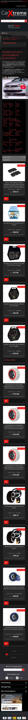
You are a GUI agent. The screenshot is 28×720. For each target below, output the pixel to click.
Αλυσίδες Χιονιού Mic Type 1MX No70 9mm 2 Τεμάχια (14, 345)
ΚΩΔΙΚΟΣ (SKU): (11, 189)
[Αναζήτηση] (26, 21)
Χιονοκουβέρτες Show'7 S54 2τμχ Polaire (14, 507)
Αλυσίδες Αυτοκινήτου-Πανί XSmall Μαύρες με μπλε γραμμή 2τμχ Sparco (14, 587)
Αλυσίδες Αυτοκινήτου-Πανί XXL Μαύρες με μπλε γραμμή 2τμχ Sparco (14, 628)
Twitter (21, 677)
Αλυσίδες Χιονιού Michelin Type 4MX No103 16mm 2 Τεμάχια (14, 264)
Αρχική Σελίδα (5, 37)
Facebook (11, 677)
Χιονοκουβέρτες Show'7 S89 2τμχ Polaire (14, 547)
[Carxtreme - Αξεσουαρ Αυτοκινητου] (14, 13)
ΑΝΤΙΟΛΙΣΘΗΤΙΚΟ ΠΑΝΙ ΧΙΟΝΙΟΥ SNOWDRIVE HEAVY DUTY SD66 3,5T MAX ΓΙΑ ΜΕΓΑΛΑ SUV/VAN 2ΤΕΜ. (14, 467)
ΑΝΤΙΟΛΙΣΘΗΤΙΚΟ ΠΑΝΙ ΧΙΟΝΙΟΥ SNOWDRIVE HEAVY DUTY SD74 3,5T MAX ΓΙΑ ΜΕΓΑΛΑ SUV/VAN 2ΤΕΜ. (14, 426)
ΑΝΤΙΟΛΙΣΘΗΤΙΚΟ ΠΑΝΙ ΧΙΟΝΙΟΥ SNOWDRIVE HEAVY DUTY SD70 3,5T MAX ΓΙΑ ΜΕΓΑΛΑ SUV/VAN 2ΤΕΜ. (14, 386)
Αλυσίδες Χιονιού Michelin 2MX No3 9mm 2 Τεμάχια (14, 304)
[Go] (23, 670)
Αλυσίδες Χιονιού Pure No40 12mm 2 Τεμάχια (14, 224)
